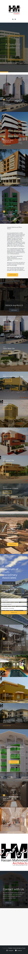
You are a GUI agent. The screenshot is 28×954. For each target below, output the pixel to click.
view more (14, 310)
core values (12, 274)
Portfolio (12, 544)
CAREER (5, 220)
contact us (8, 902)
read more (6, 108)
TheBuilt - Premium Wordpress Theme (16, 948)
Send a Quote (8, 583)
